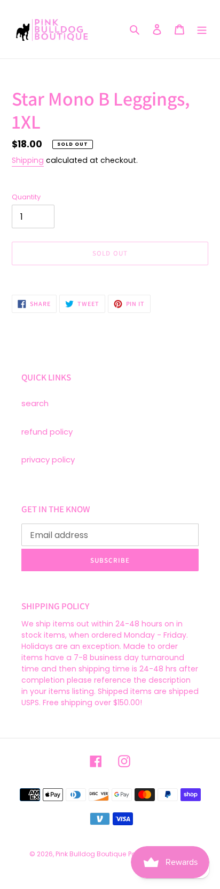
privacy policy (48, 459)
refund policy (47, 431)
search (35, 403)
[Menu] (202, 29)
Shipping (28, 160)
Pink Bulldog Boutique (91, 853)
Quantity (26, 197)
